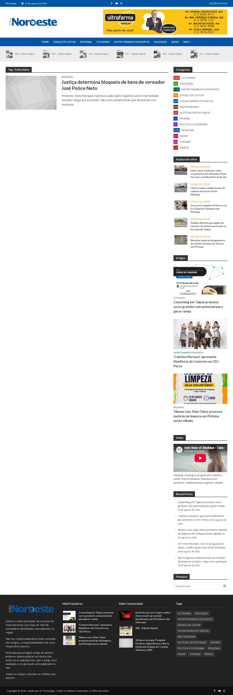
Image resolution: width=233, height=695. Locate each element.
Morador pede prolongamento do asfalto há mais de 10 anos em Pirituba (208, 243)
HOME (45, 41)
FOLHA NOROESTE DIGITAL (193, 630)
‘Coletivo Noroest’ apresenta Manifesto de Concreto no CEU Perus (196, 361)
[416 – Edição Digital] (157, 54)
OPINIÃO (215, 642)
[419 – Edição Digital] (46, 54)
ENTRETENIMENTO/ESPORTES (132, 41)
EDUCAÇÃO (160, 41)
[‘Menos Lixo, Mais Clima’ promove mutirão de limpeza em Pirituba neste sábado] (200, 388)
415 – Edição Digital (209, 54)
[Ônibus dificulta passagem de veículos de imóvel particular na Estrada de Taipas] (180, 222)
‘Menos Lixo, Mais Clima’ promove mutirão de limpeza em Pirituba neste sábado (197, 416)
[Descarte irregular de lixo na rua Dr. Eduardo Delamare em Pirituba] (180, 204)
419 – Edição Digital (61, 54)
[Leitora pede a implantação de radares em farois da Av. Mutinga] (180, 187)
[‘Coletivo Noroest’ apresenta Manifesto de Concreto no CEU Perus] (200, 333)
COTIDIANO (103, 41)
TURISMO (195, 654)
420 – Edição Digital (24, 54)
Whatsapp (11, 3)
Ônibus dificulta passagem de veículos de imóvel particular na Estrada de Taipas (208, 226)
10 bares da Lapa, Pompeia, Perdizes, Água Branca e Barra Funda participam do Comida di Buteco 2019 (152, 645)
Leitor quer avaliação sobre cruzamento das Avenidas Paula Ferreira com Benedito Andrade (209, 173)
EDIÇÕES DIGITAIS (218, 3)
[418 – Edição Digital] (83, 54)
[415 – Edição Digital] (194, 54)
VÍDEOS (209, 654)
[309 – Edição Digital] (126, 631)
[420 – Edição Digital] (9, 54)
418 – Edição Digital (98, 54)
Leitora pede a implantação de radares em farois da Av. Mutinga (208, 191)
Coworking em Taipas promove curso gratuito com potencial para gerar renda (198, 306)
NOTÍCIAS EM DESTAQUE (192, 642)
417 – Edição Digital (135, 54)
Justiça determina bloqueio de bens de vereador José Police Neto (113, 85)
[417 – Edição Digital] (120, 54)
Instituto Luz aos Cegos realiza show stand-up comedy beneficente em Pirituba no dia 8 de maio (153, 617)
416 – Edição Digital (172, 54)
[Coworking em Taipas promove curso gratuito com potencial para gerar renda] (200, 279)
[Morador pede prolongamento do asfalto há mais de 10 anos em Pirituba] (180, 239)
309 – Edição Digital (146, 628)
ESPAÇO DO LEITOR (64, 41)
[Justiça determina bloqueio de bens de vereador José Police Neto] (31, 92)
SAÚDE (175, 41)
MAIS (186, 41)
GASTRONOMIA (186, 636)
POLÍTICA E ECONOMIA (191, 648)
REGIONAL (86, 41)
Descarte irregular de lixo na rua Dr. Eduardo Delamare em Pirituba (209, 208)
